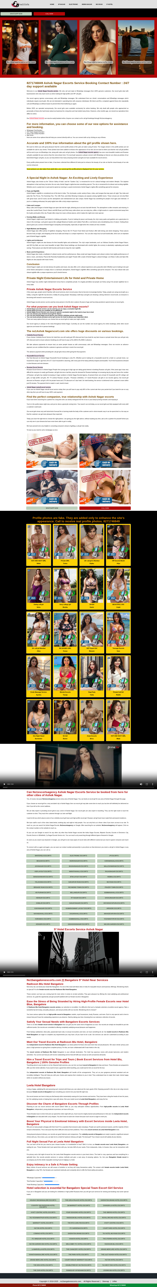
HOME (52, 4)
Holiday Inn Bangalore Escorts (43, 1200)
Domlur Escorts (43, 903)
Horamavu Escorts (43, 919)
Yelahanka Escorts (43, 882)
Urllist (114, 1281)
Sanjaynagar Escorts (78, 903)
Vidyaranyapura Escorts (113, 903)
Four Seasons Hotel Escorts (78, 1212)
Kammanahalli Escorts (78, 919)
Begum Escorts (43, 861)
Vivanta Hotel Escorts (78, 1239)
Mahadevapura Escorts (114, 913)
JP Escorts (114, 855)
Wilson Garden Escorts (114, 924)
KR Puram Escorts (43, 892)
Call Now (49, 14)
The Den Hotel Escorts (43, 1265)
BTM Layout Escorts (78, 877)
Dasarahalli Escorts (78, 913)
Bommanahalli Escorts (114, 892)
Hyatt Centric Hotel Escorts (43, 1212)
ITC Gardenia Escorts (78, 1228)
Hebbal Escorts (114, 877)
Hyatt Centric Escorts (114, 1223)
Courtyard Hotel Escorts (114, 1228)
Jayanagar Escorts (43, 866)
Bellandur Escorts (78, 892)
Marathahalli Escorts (78, 871)
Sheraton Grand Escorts (78, 1233)
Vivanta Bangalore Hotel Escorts (43, 1254)
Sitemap (105, 1281)
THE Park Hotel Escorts (79, 1254)
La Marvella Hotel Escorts (43, 1249)
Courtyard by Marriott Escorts (78, 1260)
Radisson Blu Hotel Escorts (78, 1217)
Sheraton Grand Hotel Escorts (114, 1200)
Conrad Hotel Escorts (43, 1233)
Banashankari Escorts (43, 877)
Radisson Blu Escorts (114, 1244)
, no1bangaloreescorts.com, (70, 1281)
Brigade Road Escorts (43, 887)
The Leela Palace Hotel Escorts (78, 1200)
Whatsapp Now (16, 14)
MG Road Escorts (114, 882)
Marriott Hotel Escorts (43, 1223)
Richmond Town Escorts (78, 887)
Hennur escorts (43, 898)
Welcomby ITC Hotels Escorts (78, 1244)
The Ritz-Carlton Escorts (78, 1223)
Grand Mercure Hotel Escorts (114, 1249)
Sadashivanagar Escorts (78, 924)
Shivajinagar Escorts (114, 898)
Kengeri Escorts (43, 924)
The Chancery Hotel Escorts (78, 1249)
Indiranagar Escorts (78, 861)
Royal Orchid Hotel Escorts (114, 1217)
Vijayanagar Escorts (43, 908)
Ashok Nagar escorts (36, 118)
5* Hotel (109, 4)
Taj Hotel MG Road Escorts (114, 1233)
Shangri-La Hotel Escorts (114, 1205)
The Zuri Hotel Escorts (43, 1270)
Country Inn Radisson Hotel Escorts (43, 1206)
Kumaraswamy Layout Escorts (78, 908)
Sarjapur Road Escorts (78, 882)
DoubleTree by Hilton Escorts (78, 1265)
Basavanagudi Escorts (78, 866)
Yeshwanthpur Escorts (114, 919)
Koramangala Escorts (114, 861)
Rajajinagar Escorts (114, 871)
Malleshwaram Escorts (114, 866)
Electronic (73, 4)
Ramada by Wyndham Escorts (78, 1270)
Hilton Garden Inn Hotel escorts (43, 1244)
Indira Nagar (87, 4)
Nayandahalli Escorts (43, 913)
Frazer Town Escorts (114, 887)
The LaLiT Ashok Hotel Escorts (114, 1254)
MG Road (99, 4)
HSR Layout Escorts (43, 871)
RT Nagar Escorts (78, 898)
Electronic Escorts (78, 855)
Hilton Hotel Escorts (43, 1228)
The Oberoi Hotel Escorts (114, 1212)
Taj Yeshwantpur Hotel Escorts (43, 1217)
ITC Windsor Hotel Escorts (43, 1239)
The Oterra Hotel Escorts (114, 1239)
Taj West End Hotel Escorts (114, 1265)
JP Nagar (61, 4)
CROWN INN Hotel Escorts (114, 1270)
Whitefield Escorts (43, 855)
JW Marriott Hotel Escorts (78, 1205)
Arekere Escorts (114, 908)
